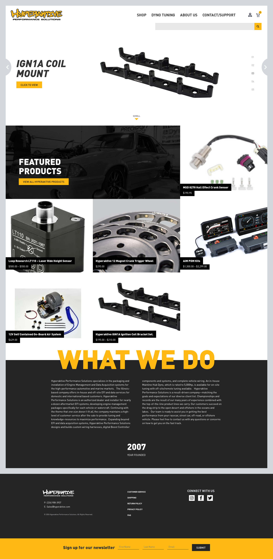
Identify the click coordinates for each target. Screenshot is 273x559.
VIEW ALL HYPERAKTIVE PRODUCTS (43, 181)
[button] (253, 57)
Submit (201, 547)
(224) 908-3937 (54, 502)
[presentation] (7, 65)
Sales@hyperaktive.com (58, 506)
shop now (27, 92)
